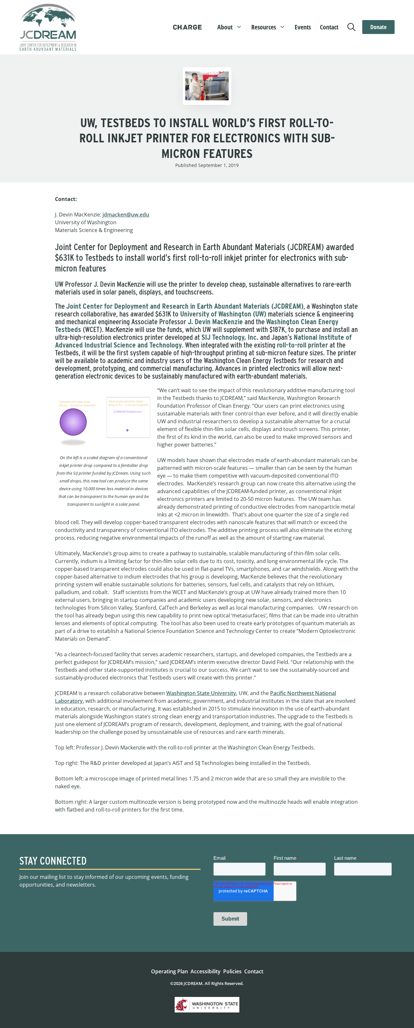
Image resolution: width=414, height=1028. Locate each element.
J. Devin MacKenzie (215, 321)
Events (303, 27)
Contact (329, 27)
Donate (378, 27)
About (225, 27)
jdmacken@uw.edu (126, 214)
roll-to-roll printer (302, 344)
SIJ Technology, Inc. (230, 337)
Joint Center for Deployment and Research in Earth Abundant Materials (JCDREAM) (184, 306)
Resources (263, 27)
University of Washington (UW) (223, 313)
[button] (353, 27)
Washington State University (201, 693)
